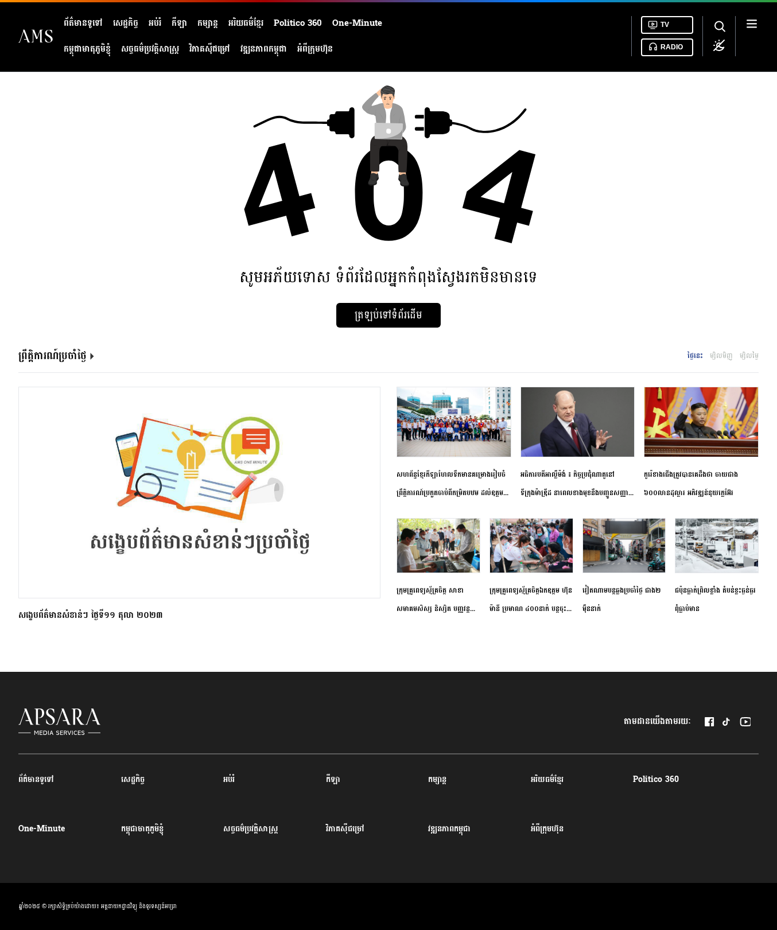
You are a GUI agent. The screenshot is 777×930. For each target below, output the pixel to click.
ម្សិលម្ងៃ (749, 355)
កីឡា (179, 23)
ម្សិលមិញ (721, 355)
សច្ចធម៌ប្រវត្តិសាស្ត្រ (150, 49)
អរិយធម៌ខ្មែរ (245, 23)
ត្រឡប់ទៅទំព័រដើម (388, 315)
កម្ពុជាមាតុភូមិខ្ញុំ (87, 49)
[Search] (719, 27)
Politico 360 (298, 23)
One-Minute (357, 23)
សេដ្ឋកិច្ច (125, 23)
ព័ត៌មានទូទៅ (83, 23)
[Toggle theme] (719, 45)
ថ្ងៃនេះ (695, 355)
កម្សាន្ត (207, 23)
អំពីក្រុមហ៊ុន (315, 49)
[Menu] (752, 36)
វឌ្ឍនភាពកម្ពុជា (263, 49)
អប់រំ (155, 23)
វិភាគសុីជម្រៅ (209, 49)
